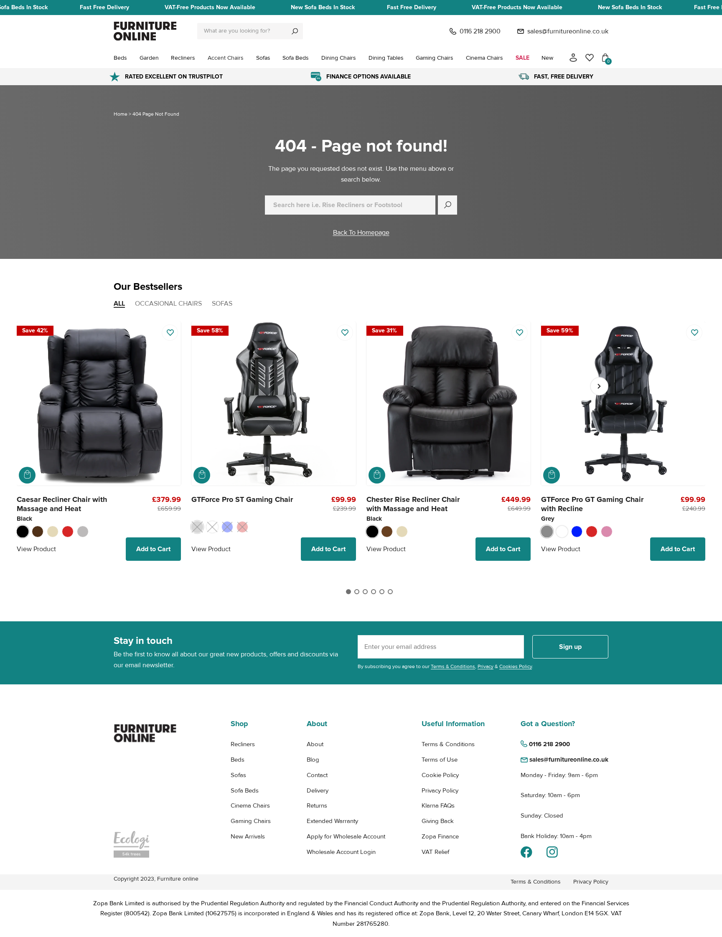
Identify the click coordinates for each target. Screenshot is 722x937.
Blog (313, 759)
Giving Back (438, 821)
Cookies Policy (515, 666)
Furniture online (177, 878)
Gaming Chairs (251, 821)
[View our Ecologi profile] (145, 844)
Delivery (317, 790)
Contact (317, 775)
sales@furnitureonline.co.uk (567, 31)
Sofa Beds (245, 790)
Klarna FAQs (438, 805)
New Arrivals (248, 836)
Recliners (243, 744)
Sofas (238, 775)
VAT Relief (435, 852)
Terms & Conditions (453, 666)
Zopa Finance (440, 836)
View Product (36, 549)
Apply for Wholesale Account (346, 836)
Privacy (485, 666)
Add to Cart (153, 549)
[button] (348, 591)
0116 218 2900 (480, 31)
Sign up (570, 647)
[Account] (573, 57)
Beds (237, 759)
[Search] (295, 31)
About (315, 744)
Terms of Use (440, 759)
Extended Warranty (332, 821)
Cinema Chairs (250, 805)
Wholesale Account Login (341, 852)
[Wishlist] (589, 57)
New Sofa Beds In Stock (323, 7)
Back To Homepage (361, 232)
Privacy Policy (440, 790)
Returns (317, 805)
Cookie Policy (440, 775)
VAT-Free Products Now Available (210, 7)
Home (120, 114)
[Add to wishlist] (170, 332)
